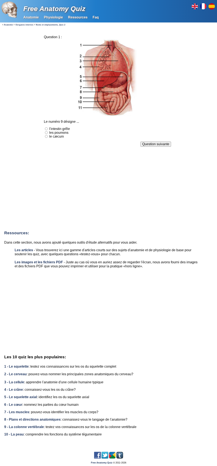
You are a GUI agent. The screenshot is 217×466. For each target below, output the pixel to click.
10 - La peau (14, 434)
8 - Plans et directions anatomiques (32, 419)
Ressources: (16, 233)
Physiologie (53, 17)
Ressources (78, 17)
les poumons (58, 132)
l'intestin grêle (59, 129)
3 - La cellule (14, 382)
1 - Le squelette (16, 366)
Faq (96, 17)
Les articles (24, 250)
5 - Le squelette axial (20, 397)
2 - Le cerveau (15, 374)
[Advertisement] (107, 189)
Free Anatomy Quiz (54, 9)
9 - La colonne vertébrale (24, 427)
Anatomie (31, 17)
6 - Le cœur (13, 404)
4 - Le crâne (13, 389)
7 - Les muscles (16, 412)
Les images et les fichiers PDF (39, 262)
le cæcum (56, 136)
